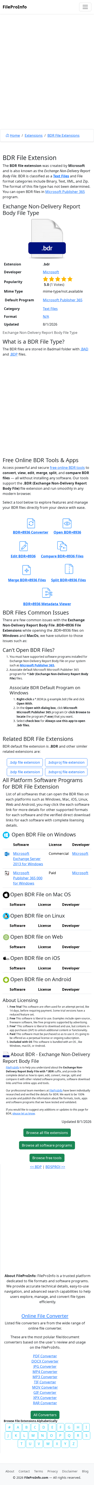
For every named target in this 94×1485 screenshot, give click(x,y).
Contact (24, 1471)
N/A (46, 316)
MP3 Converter (45, 1377)
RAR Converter (45, 1403)
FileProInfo (15, 7)
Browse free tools (47, 1157)
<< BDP (36, 1166)
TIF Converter (45, 1382)
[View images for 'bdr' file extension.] (47, 238)
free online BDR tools (67, 467)
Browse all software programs (47, 1145)
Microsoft (51, 272)
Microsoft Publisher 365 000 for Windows (27, 878)
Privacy (52, 1471)
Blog (85, 1471)
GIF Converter (44, 1392)
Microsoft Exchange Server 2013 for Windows (28, 858)
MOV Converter (45, 1387)
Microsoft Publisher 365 (65, 191)
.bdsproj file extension (66, 762)
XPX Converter (45, 1397)
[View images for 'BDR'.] (7, 1054)
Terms (38, 1471)
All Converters (45, 1414)
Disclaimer (70, 1471)
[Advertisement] (47, 81)
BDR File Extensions (63, 135)
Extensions (34, 135)
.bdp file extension (25, 762)
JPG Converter (45, 1366)
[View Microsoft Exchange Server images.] (7, 853)
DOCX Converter (45, 1361)
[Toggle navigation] (85, 7)
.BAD (84, 349)
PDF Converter (45, 1356)
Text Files (61, 176)
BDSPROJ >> (55, 1166)
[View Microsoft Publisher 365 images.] (7, 872)
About (9, 1471)
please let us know (23, 1113)
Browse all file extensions (47, 1132)
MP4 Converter (45, 1371)
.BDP (14, 354)
